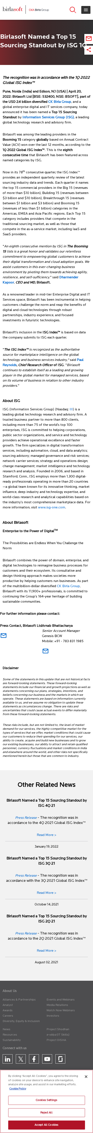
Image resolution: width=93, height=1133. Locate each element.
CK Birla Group (68, 586)
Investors (52, 1016)
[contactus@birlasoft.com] (3, 637)
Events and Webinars (60, 999)
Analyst (8, 1005)
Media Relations (57, 1005)
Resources (10, 1034)
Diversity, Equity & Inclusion (21, 1021)
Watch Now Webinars (60, 1010)
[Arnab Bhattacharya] (45, 652)
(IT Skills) (63, 1034)
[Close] (86, 1076)
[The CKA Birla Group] (39, 10)
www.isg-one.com (51, 507)
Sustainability (12, 1040)
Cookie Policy (17, 1088)
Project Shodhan (57, 1029)
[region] (46, 1101)
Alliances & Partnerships (19, 999)
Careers (8, 1016)
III (71, 409)
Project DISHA (56, 1040)
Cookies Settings (46, 1100)
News (6, 1029)
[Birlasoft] (16, 10)
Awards (8, 1010)
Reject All (46, 1112)
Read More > (46, 835)
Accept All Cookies (46, 1125)
